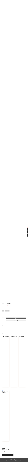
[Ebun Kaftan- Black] (5, 361)
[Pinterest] (6, 325)
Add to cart (16, 318)
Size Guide (10, 460)
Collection (5, 301)
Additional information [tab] (14, 329)
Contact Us (13, 460)
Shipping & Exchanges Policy (18, 460)
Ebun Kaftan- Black (4, 387)
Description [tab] (8, 329)
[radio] (3, 310)
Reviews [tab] (19, 329)
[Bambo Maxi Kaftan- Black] (5, 415)
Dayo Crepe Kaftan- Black (21, 387)
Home (2, 301)
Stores (7, 460)
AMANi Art (18, 459)
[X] (5, 325)
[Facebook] (4, 325)
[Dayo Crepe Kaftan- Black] (22, 361)
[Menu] (2, 1)
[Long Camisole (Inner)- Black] (14, 361)
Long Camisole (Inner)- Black (13, 387)
